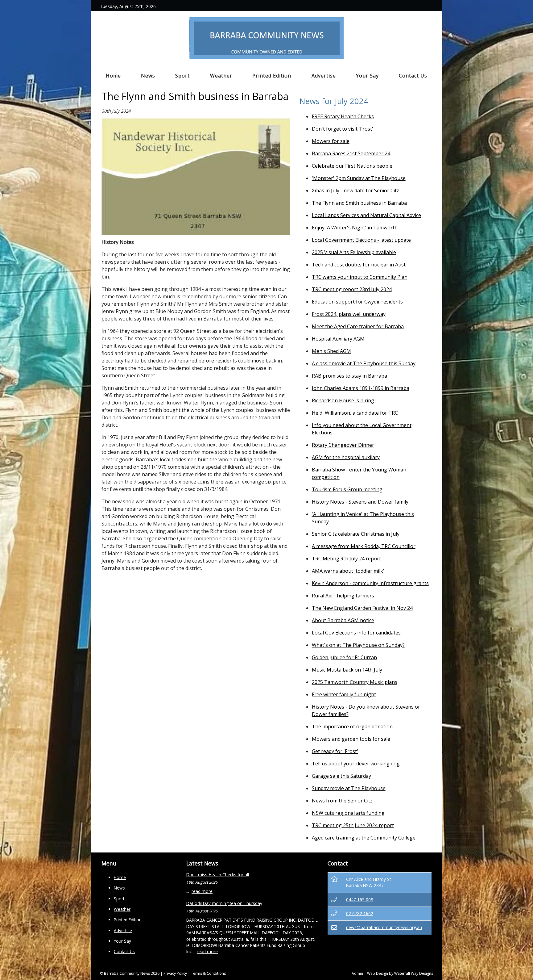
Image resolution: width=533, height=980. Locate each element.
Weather (221, 75)
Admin (357, 973)
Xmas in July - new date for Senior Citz (355, 190)
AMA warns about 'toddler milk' (348, 570)
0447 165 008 (359, 900)
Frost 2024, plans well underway (349, 314)
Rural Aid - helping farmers (343, 595)
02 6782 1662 (359, 913)
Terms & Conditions (208, 973)
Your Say (367, 75)
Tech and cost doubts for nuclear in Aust (359, 264)
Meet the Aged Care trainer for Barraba (358, 326)
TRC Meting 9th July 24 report (346, 558)
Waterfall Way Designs (413, 973)
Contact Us (413, 75)
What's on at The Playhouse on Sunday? (358, 645)
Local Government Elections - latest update (361, 240)
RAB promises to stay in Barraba (349, 375)
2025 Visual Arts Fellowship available (354, 252)
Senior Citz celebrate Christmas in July (355, 533)
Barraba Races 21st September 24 (351, 153)
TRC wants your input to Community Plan (359, 277)
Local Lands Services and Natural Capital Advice (366, 215)
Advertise (324, 75)
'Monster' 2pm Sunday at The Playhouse (359, 178)
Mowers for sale (330, 141)
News (148, 75)
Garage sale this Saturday (341, 776)
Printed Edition (271, 75)
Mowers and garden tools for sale (351, 738)
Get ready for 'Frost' (335, 751)
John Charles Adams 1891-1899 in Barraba (360, 388)
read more (202, 891)
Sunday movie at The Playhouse (349, 788)
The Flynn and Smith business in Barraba (359, 202)
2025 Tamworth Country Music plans (354, 682)
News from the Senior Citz (342, 800)
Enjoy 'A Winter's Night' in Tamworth (355, 227)
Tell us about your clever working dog (356, 763)
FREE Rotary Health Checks (343, 116)
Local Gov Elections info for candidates (356, 632)
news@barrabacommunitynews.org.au (384, 927)
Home (113, 75)
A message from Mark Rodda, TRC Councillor (363, 546)
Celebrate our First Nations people (352, 165)
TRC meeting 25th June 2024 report (353, 825)
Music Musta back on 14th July (347, 669)
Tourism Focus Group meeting (347, 489)
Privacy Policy (175, 973)
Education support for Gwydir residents (357, 301)
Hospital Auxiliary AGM (338, 338)
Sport (182, 75)
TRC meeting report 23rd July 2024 (352, 289)
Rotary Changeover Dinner (343, 445)
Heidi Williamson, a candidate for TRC (355, 412)
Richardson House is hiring (343, 400)
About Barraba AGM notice (343, 620)
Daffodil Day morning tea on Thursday (224, 903)
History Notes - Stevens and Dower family (360, 501)
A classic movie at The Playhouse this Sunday (363, 363)
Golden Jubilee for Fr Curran (344, 657)
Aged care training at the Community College (363, 837)
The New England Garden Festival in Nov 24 (362, 608)
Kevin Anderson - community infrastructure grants (370, 583)
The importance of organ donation (352, 726)
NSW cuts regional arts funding (348, 813)
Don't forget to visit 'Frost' (342, 128)
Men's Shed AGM (331, 351)
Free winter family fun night (344, 694)
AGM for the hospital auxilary (346, 457)
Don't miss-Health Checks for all (217, 874)
